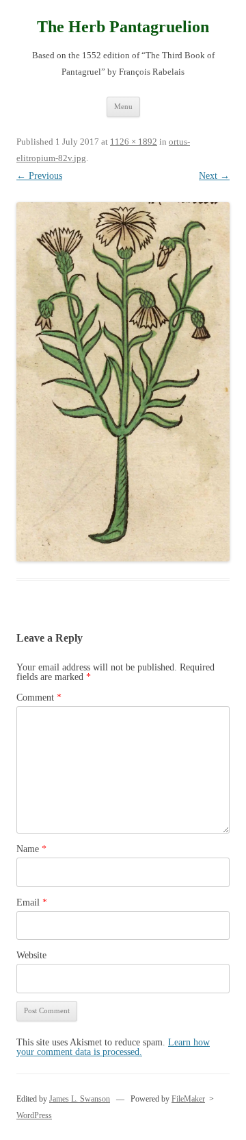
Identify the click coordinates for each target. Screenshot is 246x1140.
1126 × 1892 (133, 141)
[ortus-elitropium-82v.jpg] (123, 381)
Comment (39, 697)
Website (31, 955)
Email (31, 902)
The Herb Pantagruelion (123, 27)
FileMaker (188, 1099)
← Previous (39, 176)
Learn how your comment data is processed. (113, 1047)
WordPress (34, 1115)
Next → (214, 176)
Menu (123, 106)
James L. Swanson (79, 1099)
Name (31, 849)
